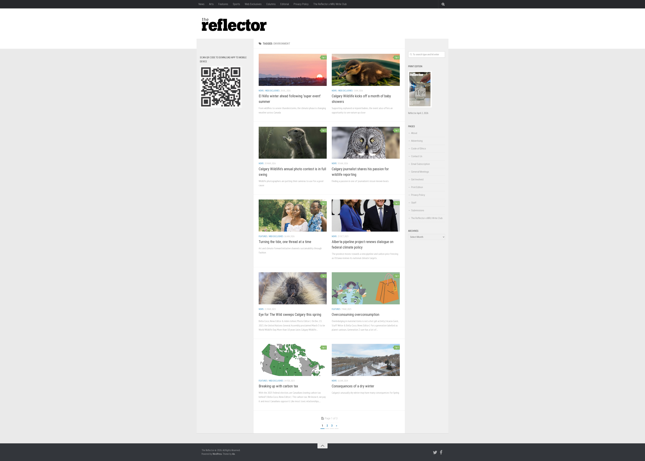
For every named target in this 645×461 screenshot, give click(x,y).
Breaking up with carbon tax (278, 386)
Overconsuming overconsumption (355, 314)
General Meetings (420, 171)
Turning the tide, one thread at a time (285, 242)
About (414, 133)
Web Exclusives (253, 4)
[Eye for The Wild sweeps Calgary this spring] (293, 288)
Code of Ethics (418, 148)
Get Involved (417, 179)
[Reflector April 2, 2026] (420, 106)
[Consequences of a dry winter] (366, 360)
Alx (233, 453)
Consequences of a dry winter (353, 386)
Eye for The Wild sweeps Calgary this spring (290, 314)
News (201, 4)
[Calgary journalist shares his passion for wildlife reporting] (366, 143)
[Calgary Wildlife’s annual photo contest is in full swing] (293, 143)
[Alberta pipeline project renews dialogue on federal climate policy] (366, 215)
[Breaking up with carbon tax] (293, 360)
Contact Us (416, 156)
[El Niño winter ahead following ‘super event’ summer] (293, 70)
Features (223, 4)
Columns (271, 4)
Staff (413, 202)
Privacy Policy (301, 4)
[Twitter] (435, 452)
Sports (236, 4)
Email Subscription (420, 164)
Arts (211, 4)
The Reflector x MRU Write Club (330, 4)
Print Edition (417, 187)
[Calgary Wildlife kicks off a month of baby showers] (366, 70)
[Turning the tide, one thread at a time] (293, 215)
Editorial (284, 4)
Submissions (417, 210)
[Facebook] (441, 452)
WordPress (217, 453)
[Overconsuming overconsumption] (366, 288)
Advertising (417, 140)
